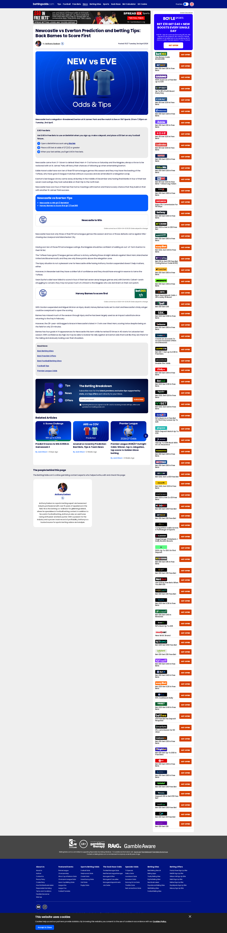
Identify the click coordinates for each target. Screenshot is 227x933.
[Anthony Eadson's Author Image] (62, 487)
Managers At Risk (108, 876)
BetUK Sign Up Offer (176, 879)
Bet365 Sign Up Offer (176, 873)
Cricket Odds (85, 876)
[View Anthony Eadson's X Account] (62, 43)
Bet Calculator (129, 4)
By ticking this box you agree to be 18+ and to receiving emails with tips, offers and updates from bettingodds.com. (111, 406)
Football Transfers (64, 891)
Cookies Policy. (160, 921)
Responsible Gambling (43, 888)
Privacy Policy (40, 879)
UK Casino (142, 4)
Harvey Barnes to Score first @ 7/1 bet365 (59, 205)
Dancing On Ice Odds (132, 882)
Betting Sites (95, 4)
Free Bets (76, 4)
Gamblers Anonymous (160, 852)
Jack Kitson (42, 452)
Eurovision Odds (130, 879)
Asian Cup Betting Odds (66, 882)
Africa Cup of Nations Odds (67, 876)
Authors (38, 873)
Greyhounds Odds (87, 873)
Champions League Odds (67, 879)
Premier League (63, 870)
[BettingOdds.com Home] (43, 4)
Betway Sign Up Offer (176, 888)
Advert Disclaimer (186, 12)
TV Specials (129, 870)
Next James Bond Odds (133, 888)
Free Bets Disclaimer (42, 894)
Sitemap (39, 897)
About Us (39, 870)
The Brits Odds (130, 885)
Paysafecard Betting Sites (156, 885)
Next (145, 436)
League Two (62, 888)
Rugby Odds (85, 885)
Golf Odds (84, 882)
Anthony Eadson (52, 43)
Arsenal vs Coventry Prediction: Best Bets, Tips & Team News (89, 445)
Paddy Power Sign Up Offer (178, 870)
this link (72, 143)
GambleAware (147, 852)
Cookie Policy (40, 882)
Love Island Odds (131, 876)
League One (62, 885)
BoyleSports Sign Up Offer (178, 885)
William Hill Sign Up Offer (178, 876)
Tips (59, 4)
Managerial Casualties (110, 879)
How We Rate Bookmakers (44, 885)
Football (66, 4)
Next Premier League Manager (113, 873)
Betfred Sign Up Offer (176, 882)
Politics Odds (129, 873)
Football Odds (85, 870)
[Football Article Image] (53, 431)
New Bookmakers (153, 882)
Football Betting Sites (154, 891)
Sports (106, 4)
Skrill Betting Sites (153, 888)
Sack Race (116, 4)
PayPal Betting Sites (154, 879)
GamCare (137, 852)
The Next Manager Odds (111, 870)
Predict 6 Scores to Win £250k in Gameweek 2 (52, 445)
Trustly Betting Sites (154, 876)
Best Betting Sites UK (154, 870)
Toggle (186, 4)
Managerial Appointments (112, 882)
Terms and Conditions (43, 891)
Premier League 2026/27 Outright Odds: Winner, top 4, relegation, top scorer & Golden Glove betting (128, 448)
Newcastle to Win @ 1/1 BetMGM (54, 202)
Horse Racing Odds (87, 879)
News (85, 4)
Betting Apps (152, 873)
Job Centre (106, 885)
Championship (63, 873)
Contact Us (40, 876)
